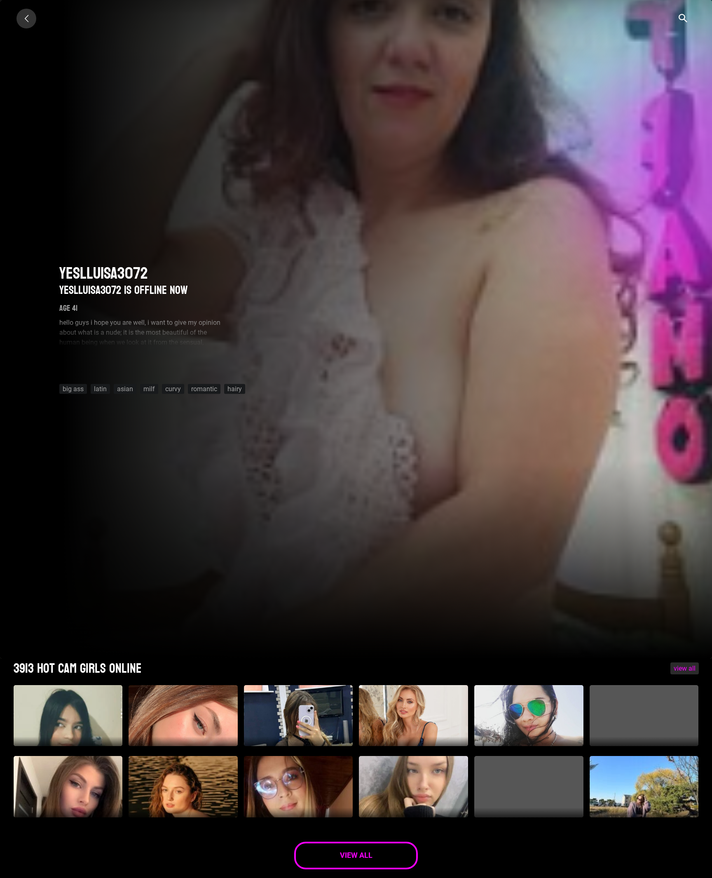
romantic (204, 388)
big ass (73, 388)
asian (125, 388)
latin (100, 388)
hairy (234, 388)
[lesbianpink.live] (26, 19)
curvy (173, 388)
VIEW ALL (685, 668)
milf (149, 388)
